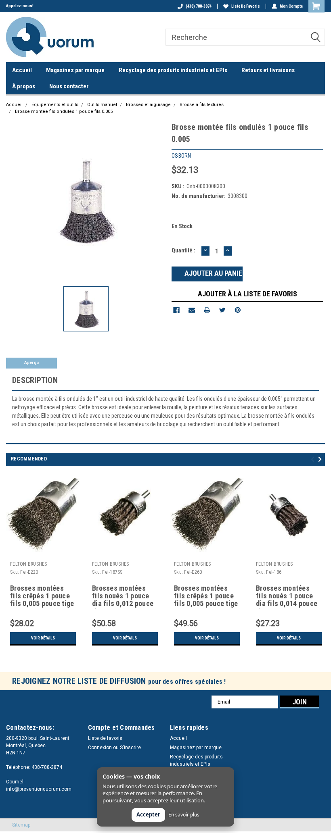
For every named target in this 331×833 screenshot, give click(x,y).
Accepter (148, 814)
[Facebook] (176, 310)
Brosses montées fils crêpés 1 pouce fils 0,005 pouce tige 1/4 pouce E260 (206, 596)
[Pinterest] (238, 310)
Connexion (100, 747)
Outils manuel (102, 104)
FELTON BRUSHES (28, 564)
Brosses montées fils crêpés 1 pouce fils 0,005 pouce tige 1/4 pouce (42, 596)
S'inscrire (130, 747)
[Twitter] (222, 310)
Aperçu (31, 362)
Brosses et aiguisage (148, 104)
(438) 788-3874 (199, 6)
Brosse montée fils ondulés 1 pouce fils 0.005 (64, 111)
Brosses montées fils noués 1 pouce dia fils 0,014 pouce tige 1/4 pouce (286, 596)
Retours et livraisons (268, 70)
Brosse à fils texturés (202, 104)
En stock (182, 226)
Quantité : (183, 250)
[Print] (207, 310)
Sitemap (21, 825)
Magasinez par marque (75, 70)
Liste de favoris (245, 6)
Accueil (22, 70)
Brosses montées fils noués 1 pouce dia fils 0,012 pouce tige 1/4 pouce (122, 596)
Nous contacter (69, 86)
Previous (314, 459)
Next (321, 459)
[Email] (192, 310)
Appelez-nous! (20, 6)
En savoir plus (183, 815)
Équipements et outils (54, 104)
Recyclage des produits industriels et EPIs (173, 70)
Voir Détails (43, 638)
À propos (23, 86)
